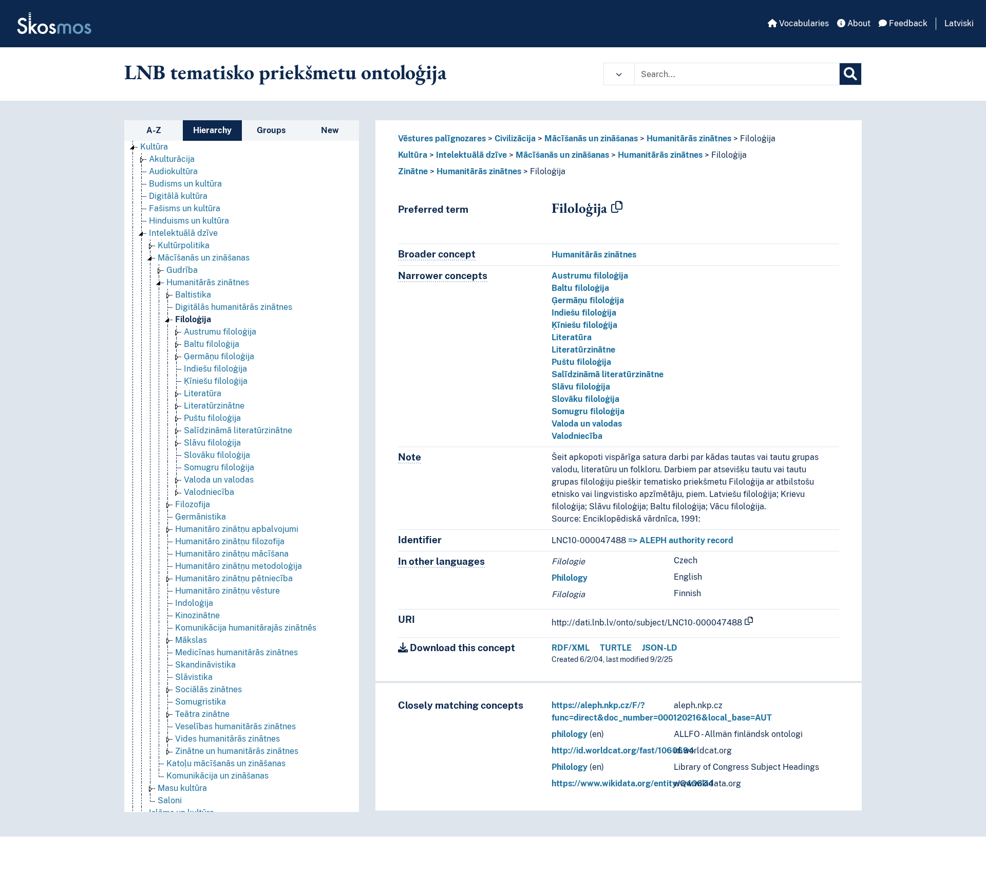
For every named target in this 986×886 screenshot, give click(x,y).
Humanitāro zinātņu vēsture (227, 591)
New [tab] (330, 130)
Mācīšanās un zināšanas (204, 258)
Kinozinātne (197, 615)
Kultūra (154, 147)
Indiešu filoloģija (215, 369)
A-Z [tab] (153, 130)
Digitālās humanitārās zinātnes (233, 307)
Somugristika (200, 702)
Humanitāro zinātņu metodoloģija (238, 566)
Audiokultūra (173, 171)
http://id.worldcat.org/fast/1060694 (623, 750)
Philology (569, 578)
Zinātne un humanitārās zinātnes (236, 751)
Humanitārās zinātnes (207, 282)
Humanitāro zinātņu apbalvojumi (236, 529)
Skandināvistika (205, 665)
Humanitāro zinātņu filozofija (230, 541)
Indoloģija (194, 603)
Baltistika (193, 295)
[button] (619, 74)
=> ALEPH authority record (680, 540)
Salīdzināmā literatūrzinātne (238, 430)
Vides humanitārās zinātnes (227, 739)
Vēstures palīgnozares (442, 138)
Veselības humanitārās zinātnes (235, 726)
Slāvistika (194, 677)
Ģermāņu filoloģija (219, 356)
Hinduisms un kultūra (189, 221)
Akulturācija (172, 159)
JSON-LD (659, 648)
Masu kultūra (182, 788)
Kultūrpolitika (184, 245)
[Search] (850, 74)
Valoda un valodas (219, 480)
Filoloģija (193, 319)
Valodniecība (209, 492)
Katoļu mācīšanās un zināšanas (226, 763)
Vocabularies (803, 23)
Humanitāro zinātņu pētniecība (234, 578)
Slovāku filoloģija (217, 455)
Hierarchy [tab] (212, 130)
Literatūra (202, 393)
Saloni (170, 800)
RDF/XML (571, 648)
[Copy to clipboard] (617, 207)
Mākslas (191, 640)
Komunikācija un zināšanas (217, 776)
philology (569, 734)
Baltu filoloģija (211, 344)
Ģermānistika (200, 517)
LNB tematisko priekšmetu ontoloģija (285, 72)
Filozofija (192, 504)
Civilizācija (515, 138)
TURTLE (616, 648)
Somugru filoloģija (219, 467)
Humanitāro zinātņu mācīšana (232, 554)
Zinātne (413, 171)
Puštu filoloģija (212, 418)
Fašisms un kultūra (184, 208)
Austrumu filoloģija (220, 332)
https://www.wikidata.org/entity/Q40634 (633, 783)
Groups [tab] (271, 130)
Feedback (907, 23)
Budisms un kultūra (185, 184)
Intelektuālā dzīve (183, 233)
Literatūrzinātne (214, 406)
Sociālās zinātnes (208, 689)
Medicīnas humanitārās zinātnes (236, 652)
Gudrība (182, 270)
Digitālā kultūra (178, 196)
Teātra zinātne (202, 714)
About (857, 23)
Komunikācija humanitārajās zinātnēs (245, 628)
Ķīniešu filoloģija (216, 381)
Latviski (959, 23)
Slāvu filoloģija (212, 443)
